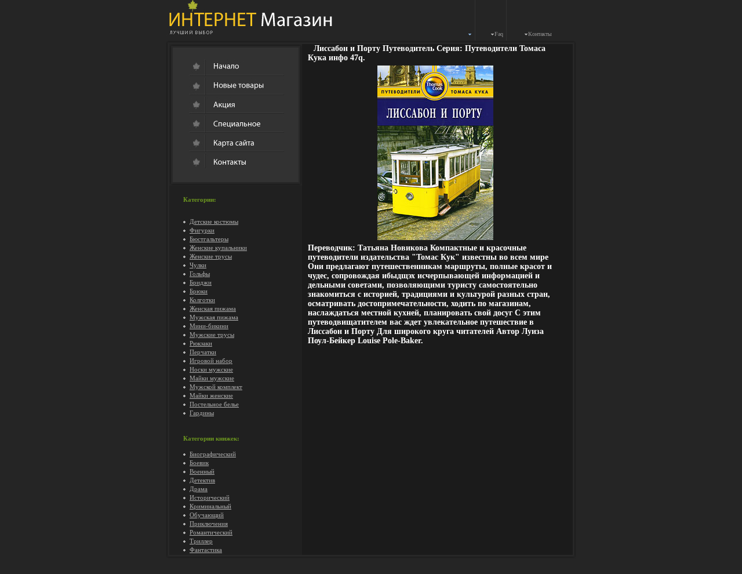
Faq (498, 34)
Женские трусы (211, 256)
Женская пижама (213, 308)
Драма (199, 488)
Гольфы (200, 273)
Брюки (199, 291)
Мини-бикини (209, 325)
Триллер (201, 540)
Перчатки (203, 351)
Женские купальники (218, 247)
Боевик (199, 462)
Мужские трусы (212, 334)
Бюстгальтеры (209, 238)
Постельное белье (214, 404)
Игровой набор (211, 360)
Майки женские (211, 395)
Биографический (213, 454)
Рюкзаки (201, 343)
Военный (202, 471)
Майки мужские (212, 378)
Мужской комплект (216, 386)
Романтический (211, 532)
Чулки (198, 264)
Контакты (540, 34)
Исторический (210, 497)
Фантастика (206, 549)
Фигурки (202, 230)
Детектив (202, 480)
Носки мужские (211, 369)
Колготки (202, 299)
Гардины (202, 412)
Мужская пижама (214, 317)
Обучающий (207, 514)
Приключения (209, 523)
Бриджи (201, 282)
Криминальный (210, 506)
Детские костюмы (214, 221)
